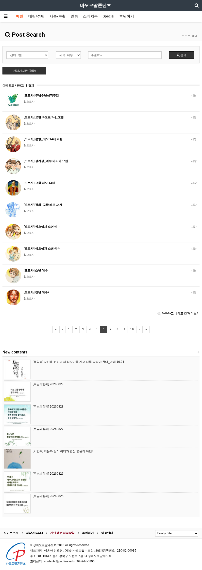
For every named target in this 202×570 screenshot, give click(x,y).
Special (108, 16)
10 (132, 329)
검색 (183, 55)
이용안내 (107, 533)
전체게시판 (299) (24, 71)
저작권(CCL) (34, 533)
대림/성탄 (36, 16)
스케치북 (90, 16)
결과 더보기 (181, 313)
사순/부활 (58, 16)
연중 (74, 16)
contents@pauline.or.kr (59, 561)
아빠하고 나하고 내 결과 (18, 85)
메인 (19, 16)
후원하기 (126, 16)
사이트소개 (11, 533)
